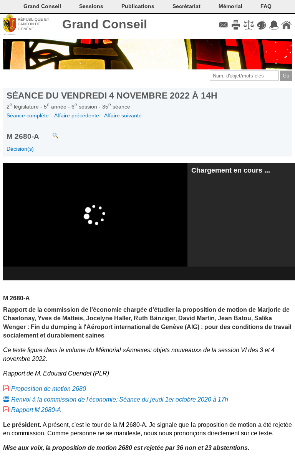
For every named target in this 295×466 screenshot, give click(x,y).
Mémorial (230, 6)
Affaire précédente (76, 115)
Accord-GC (273, 25)
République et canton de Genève (33, 24)
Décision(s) (20, 149)
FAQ (266, 6)
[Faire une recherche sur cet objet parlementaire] (50, 132)
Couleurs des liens (261, 25)
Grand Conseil (104, 24)
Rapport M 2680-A (36, 410)
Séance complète (28, 115)
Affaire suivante (123, 115)
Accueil (286, 25)
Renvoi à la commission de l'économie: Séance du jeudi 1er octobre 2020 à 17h (119, 399)
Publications (137, 6)
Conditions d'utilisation (248, 25)
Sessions (91, 6)
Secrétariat (186, 6)
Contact (223, 25)
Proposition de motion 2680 (48, 388)
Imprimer (236, 25)
